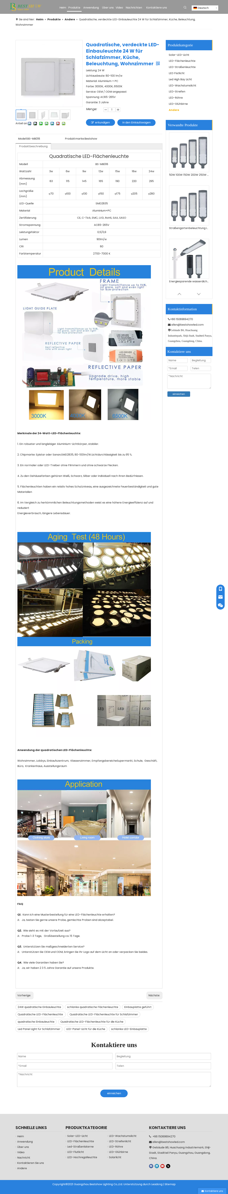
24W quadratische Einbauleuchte (39, 1007)
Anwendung (25, 1142)
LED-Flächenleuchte (182, 61)
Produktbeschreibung (33, 146)
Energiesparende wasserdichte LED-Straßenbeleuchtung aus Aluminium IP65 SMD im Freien (189, 228)
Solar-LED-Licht (179, 55)
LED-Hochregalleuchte (82, 1157)
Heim (20, 1136)
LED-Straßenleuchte (182, 67)
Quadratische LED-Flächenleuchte (41, 1014)
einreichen (179, 394)
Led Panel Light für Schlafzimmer (39, 1029)
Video (21, 1152)
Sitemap (170, 1184)
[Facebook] (151, 1166)
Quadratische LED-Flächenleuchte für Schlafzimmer (104, 1014)
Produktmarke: (74, 139)
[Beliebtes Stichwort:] (185, 7)
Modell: (22, 139)
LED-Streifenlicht (120, 1141)
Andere (174, 110)
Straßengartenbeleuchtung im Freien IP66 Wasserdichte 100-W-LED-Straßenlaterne (189, 175)
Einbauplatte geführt (138, 1007)
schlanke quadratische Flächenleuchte (92, 1007)
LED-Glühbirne (178, 104)
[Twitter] (168, 1166)
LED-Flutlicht (75, 1152)
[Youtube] (162, 1166)
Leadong (156, 1184)
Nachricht (23, 1158)
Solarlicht (115, 1157)
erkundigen (102, 122)
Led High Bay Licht (180, 79)
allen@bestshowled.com (187, 325)
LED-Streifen (177, 91)
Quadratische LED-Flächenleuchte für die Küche (91, 1022)
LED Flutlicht (177, 73)
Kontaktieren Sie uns (30, 1163)
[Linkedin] (157, 1166)
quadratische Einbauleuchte (36, 1022)
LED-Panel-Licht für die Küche (85, 1029)
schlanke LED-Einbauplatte (129, 1029)
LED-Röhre (176, 98)
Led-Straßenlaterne (80, 1147)
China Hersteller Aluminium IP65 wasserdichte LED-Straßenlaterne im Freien (189, 281)
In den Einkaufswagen (136, 122)
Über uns (23, 1147)
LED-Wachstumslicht (182, 85)
